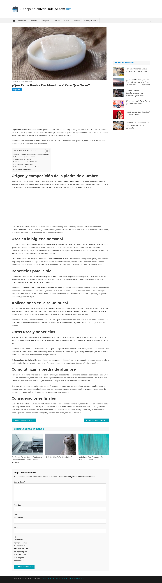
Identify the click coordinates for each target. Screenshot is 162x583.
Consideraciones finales (23, 169)
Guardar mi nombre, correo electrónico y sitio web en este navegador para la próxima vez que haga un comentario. (21, 550)
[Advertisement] (60, 110)
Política (57, 21)
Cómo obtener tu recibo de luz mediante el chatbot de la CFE (97, 421)
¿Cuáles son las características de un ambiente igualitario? (135, 93)
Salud (66, 21)
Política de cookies (78, 578)
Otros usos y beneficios (24, 164)
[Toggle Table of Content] (46, 151)
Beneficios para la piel (23, 159)
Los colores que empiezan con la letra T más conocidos (92, 458)
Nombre (17, 505)
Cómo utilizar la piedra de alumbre (28, 167)
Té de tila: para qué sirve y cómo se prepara (25, 421)
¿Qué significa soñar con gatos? (58, 457)
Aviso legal (51, 578)
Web (16, 527)
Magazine (46, 21)
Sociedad (76, 21)
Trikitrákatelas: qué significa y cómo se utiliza (138, 113)
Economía (34, 21)
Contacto (43, 578)
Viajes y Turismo (91, 21)
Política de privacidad (63, 578)
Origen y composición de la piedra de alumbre (31, 154)
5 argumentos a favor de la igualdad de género (138, 102)
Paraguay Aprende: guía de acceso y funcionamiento (137, 70)
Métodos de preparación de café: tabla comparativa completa (137, 125)
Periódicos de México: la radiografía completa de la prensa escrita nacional (27, 459)
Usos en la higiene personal (25, 157)
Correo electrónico (18, 516)
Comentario (19, 482)
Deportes (22, 21)
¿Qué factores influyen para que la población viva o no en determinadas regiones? (138, 82)
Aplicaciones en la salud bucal (26, 162)
